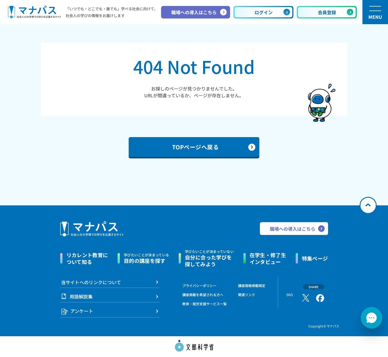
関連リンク (246, 294)
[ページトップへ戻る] (368, 205)
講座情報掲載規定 (251, 285)
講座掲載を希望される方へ (202, 294)
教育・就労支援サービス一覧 (204, 303)
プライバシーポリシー (199, 285)
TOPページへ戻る (195, 147)
